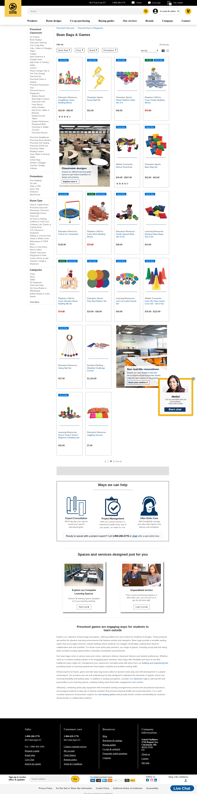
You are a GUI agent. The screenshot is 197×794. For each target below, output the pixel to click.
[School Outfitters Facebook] (147, 780)
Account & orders (168, 11)
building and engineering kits (155, 663)
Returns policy (70, 759)
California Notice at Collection (128, 788)
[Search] (146, 11)
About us (145, 754)
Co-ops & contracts (111, 749)
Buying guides (109, 745)
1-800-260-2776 (118, 3)
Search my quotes (33, 764)
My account (69, 751)
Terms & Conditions (73, 764)
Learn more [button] (141, 607)
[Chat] (150, 3)
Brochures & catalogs (112, 740)
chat (134, 536)
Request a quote (32, 751)
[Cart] (188, 11)
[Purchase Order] (121, 780)
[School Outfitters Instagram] (151, 781)
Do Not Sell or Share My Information (74, 788)
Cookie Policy (102, 788)
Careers (144, 758)
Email (139, 3)
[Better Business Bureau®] (185, 780)
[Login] (156, 11)
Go (75, 778)
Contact (75, 746)
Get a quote (178, 3)
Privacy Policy (45, 788)
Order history (70, 755)
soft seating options (107, 694)
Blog (105, 736)
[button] (177, 397)
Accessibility (152, 788)
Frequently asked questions (115, 753)
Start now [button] (83, 607)
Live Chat (156, 3)
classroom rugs (140, 679)
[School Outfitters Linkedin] (155, 780)
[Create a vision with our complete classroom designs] (84, 155)
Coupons (107, 758)
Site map (145, 763)
